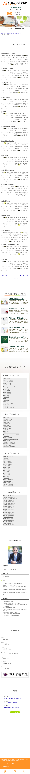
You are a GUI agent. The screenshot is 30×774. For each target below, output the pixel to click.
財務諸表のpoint (5, 97)
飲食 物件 (6, 476)
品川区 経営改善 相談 (9, 500)
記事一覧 (16, 712)
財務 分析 (6, 422)
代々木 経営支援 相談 (9, 514)
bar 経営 (6, 458)
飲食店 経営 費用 (8, 462)
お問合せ (13, 763)
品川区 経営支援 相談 (9, 521)
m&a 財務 (6, 436)
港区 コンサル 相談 (8, 518)
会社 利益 (6, 404)
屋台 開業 (6, 459)
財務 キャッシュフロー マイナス (11, 433)
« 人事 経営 (4, 275)
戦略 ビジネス (7, 383)
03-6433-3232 (16, 8)
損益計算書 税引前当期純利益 (11, 439)
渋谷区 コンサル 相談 (9, 512)
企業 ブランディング (9, 407)
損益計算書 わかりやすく (10, 443)
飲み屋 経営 (7, 467)
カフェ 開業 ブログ (8, 485)
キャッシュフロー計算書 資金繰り (12, 434)
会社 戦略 (6, 395)
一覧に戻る (15, 278)
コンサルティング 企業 (9, 386)
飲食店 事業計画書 (8, 484)
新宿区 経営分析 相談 (9, 504)
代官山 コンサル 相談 (9, 510)
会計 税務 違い (7, 429)
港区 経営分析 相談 (8, 517)
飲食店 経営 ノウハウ (9, 482)
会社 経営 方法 (7, 390)
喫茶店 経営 (7, 475)
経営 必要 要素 (7, 394)
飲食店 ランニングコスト (10, 468)
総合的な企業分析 (6, 82)
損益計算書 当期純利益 (9, 446)
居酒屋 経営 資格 (8, 464)
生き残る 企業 (7, 384)
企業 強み (6, 406)
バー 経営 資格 (7, 461)
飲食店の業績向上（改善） (8, 53)
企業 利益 (6, 389)
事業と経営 (4, 259)
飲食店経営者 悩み (8, 456)
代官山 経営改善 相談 (9, 515)
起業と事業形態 (6, 230)
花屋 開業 (6, 478)
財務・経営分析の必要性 (7, 141)
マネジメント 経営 (8, 403)
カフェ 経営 (7, 465)
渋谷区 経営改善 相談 (9, 506)
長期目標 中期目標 (8, 381)
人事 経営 (6, 397)
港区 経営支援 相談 (8, 523)
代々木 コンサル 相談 (9, 495)
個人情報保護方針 (5, 763)
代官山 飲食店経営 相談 (9, 503)
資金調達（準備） (6, 215)
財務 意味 (6, 431)
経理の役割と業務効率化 (7, 184)
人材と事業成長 (5, 201)
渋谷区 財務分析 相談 (9, 520)
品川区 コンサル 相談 (9, 524)
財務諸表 (3, 112)
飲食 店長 (6, 471)
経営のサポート (5, 155)
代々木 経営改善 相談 (9, 507)
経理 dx (6, 401)
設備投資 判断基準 (8, 380)
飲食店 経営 (7, 470)
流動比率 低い (7, 423)
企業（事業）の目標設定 (7, 170)
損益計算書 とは (8, 419)
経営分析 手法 (7, 420)
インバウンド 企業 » (24, 275)
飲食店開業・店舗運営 (7, 68)
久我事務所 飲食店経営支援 (10, 498)
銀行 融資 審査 (7, 392)
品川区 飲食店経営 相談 (9, 497)
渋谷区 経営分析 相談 (9, 501)
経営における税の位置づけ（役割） (10, 244)
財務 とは (6, 417)
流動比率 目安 (7, 426)
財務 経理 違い (7, 440)
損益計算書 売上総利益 (9, 442)
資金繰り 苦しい (8, 445)
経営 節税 (6, 400)
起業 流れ (6, 387)
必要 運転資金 (7, 481)
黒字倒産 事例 (7, 428)
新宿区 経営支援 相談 (9, 509)
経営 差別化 (7, 378)
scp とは (6, 398)
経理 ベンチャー (8, 437)
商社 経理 (6, 425)
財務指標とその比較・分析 (8, 126)
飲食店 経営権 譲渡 (8, 479)
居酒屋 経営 (7, 473)
